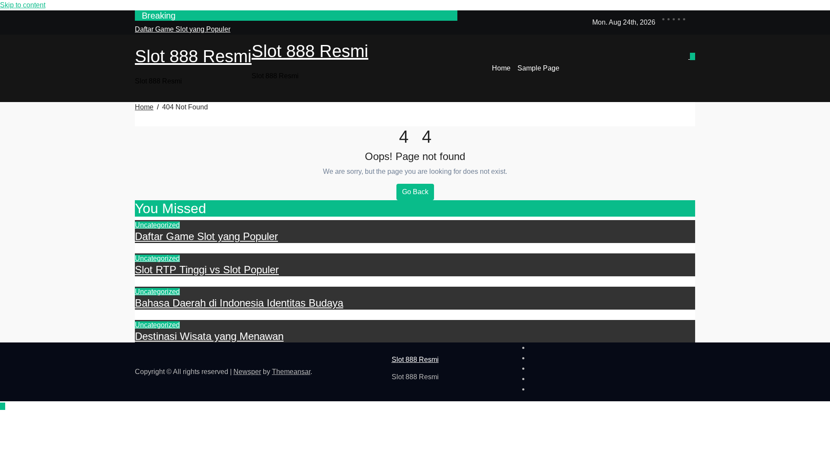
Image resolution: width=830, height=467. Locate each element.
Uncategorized (157, 225)
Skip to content (22, 5)
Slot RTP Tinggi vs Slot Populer (207, 269)
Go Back (415, 191)
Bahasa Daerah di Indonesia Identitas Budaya (239, 303)
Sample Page (538, 68)
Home (501, 68)
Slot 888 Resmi (193, 56)
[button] (689, 73)
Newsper (247, 371)
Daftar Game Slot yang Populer (206, 236)
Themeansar (291, 371)
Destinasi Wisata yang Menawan (209, 336)
